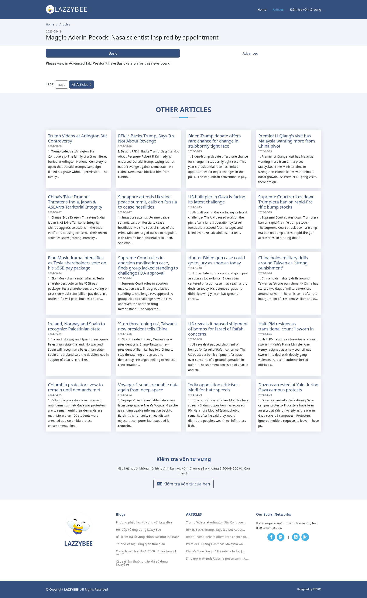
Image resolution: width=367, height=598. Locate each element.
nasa (61, 84)
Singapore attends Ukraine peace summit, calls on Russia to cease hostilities (147, 202)
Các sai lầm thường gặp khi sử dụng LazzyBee (142, 563)
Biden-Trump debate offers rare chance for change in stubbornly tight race (214, 141)
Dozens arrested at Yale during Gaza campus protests (288, 387)
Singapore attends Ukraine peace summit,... (217, 558)
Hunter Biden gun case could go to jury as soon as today (216, 260)
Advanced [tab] (250, 53)
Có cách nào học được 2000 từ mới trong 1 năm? (146, 553)
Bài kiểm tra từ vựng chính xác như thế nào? (147, 536)
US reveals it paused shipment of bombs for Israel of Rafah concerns (218, 329)
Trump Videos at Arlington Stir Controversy (77, 138)
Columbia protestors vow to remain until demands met (75, 387)
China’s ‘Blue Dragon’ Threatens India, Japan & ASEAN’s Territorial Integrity (75, 202)
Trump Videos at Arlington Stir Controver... (216, 522)
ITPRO (317, 589)
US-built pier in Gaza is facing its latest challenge (216, 199)
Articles (278, 9)
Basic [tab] (113, 53)
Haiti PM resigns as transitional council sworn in (286, 326)
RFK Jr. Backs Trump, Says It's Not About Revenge (146, 138)
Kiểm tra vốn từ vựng (305, 9)
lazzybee (71, 9)
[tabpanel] (183, 63)
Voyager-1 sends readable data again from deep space (148, 387)
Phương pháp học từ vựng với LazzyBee (144, 522)
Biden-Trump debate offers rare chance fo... (217, 536)
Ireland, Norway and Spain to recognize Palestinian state (76, 326)
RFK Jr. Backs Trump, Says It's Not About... (215, 529)
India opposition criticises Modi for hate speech (213, 387)
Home (261, 9)
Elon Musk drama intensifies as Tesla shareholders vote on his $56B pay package (77, 263)
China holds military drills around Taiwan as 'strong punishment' (283, 263)
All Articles (80, 84)
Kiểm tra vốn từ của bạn (186, 484)
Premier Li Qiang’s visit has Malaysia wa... (215, 544)
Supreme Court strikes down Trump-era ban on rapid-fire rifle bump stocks (286, 202)
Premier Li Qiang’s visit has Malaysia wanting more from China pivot (286, 141)
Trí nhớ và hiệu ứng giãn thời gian (140, 544)
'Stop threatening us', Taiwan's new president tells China (148, 326)
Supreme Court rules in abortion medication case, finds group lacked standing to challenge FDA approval (148, 265)
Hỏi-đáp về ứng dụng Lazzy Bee (138, 529)
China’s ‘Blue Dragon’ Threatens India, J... (215, 551)
